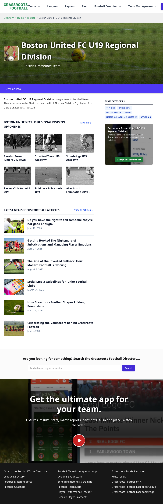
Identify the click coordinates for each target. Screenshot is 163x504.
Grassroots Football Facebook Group (134, 487)
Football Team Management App (77, 471)
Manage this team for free (129, 159)
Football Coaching (14, 487)
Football (31, 17)
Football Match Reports (18, 481)
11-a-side (110, 108)
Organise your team (70, 476)
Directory (9, 17)
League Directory (14, 476)
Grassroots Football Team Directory (25, 471)
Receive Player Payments (73, 497)
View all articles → (84, 209)
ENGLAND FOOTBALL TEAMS (118, 112)
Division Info (13, 89)
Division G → (85, 124)
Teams (20, 17)
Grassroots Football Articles (128, 471)
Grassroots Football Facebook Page (133, 492)
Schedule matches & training (75, 481)
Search (128, 368)
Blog (84, 6)
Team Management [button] (140, 6)
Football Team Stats (69, 487)
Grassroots (124, 108)
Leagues (52, 6)
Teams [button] (32, 6)
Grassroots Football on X (126, 481)
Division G (146, 117)
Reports (70, 6)
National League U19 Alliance (121, 117)
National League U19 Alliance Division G (53, 103)
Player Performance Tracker (75, 492)
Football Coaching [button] (105, 6)
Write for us (119, 476)
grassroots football (23, 107)
